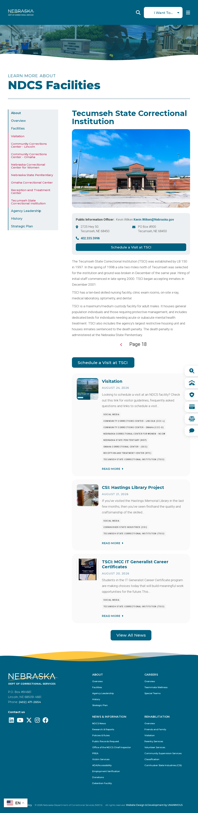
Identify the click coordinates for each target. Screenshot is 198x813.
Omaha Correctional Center (32, 182)
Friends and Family (155, 729)
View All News (131, 635)
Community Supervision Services (163, 753)
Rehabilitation (157, 716)
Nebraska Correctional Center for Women (28, 166)
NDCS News (99, 723)
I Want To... (163, 13)
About (16, 113)
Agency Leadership (26, 211)
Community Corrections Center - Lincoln (29, 145)
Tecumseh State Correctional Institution (28, 202)
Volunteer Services (154, 747)
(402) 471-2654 (30, 702)
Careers (151, 674)
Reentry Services (153, 741)
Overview (18, 121)
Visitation (17, 136)
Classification (151, 759)
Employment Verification (106, 771)
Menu (188, 12)
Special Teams (152, 693)
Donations (98, 777)
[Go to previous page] (121, 345)
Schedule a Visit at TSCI (131, 247)
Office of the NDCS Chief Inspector (111, 747)
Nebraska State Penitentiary (32, 175)
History (16, 218)
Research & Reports (103, 729)
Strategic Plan (22, 226)
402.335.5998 (90, 238)
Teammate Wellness (155, 687)
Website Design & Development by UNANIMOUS (154, 805)
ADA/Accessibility (102, 765)
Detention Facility (102, 783)
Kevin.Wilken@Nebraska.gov (154, 219)
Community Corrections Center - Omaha (29, 155)
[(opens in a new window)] (11, 721)
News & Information (109, 716)
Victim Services (100, 759)
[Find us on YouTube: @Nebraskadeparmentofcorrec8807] (20, 721)
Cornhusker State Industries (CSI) (163, 765)
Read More (111, 469)
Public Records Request (105, 741)
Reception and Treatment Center (30, 191)
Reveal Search (138, 12)
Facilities (18, 128)
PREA (95, 753)
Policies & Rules (101, 735)
